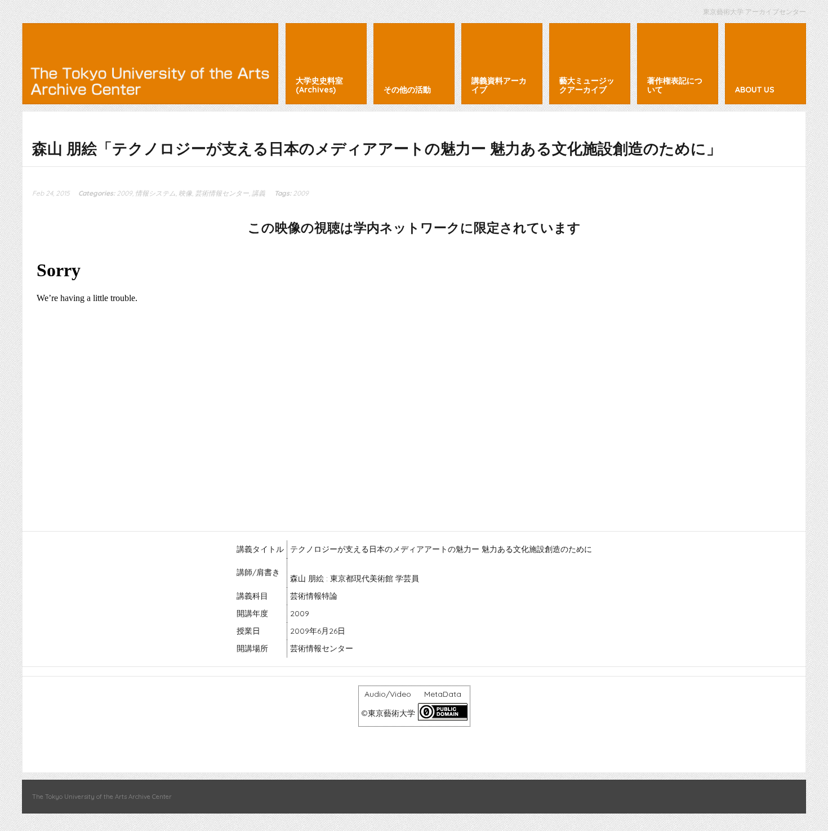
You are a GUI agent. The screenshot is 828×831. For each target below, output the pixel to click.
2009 (124, 193)
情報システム (155, 193)
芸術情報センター (222, 193)
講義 (258, 193)
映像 (185, 193)
